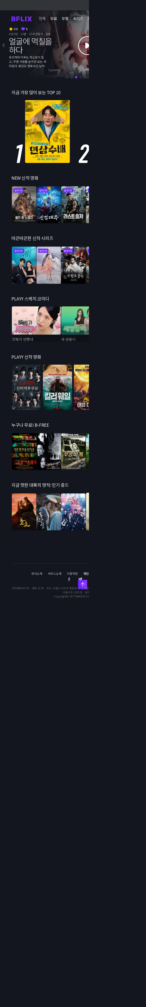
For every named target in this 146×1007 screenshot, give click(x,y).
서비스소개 (54, 573)
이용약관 (72, 573)
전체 (42, 18)
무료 (53, 18)
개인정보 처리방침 (94, 573)
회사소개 (36, 573)
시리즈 (78, 18)
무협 (65, 18)
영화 (91, 18)
